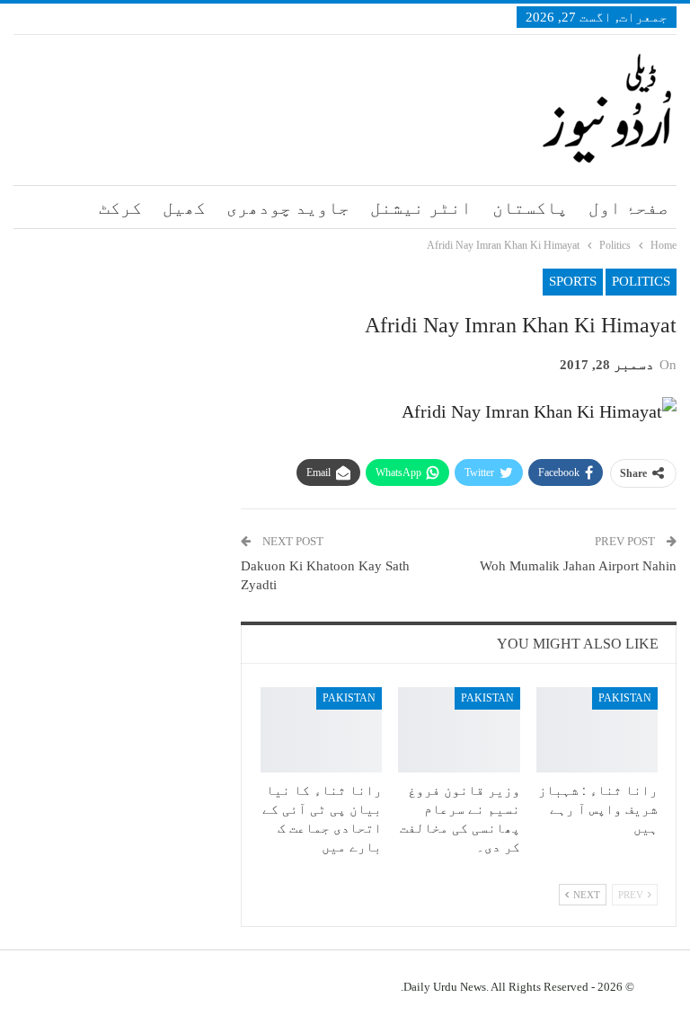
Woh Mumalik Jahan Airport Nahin (578, 566)
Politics (641, 281)
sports (573, 281)
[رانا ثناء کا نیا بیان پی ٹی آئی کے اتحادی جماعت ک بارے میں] (322, 729)
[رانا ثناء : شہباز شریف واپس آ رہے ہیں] (597, 729)
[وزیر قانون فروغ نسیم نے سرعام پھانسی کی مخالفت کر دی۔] (459, 729)
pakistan (624, 698)
